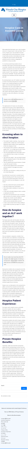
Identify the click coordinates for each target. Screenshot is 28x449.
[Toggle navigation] (14, 15)
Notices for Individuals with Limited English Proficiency (14, 408)
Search (2, 385)
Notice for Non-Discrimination (14, 415)
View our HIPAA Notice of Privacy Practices (14, 411)
